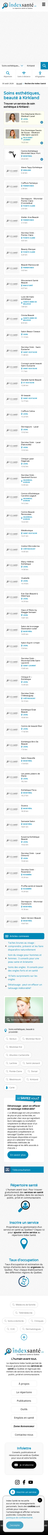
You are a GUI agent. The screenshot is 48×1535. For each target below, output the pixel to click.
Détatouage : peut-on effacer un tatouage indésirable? (25, 986)
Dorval (34, 1071)
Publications (24, 1400)
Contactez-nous (24, 1434)
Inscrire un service (26, 1492)
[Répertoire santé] (24, 1337)
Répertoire (8, 76)
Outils (24, 1409)
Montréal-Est (15, 1046)
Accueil (19, 83)
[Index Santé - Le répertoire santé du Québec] (19, 6)
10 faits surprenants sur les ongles (22, 977)
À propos (24, 1383)
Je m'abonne (27, 1464)
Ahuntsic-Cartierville (19, 1055)
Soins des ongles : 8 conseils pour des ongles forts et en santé (25, 969)
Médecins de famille (25, 1304)
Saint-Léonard (33, 1063)
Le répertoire (24, 1392)
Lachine (13, 1063)
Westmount (15, 1079)
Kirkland (34, 1079)
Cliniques (38, 1320)
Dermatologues (33, 1329)
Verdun (12, 1038)
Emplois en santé (24, 1417)
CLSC (12, 1329)
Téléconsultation (21, 1169)
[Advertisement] (24, 37)
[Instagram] (17, 1482)
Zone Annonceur (24, 1426)
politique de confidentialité (19, 1517)
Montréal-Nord (33, 1038)
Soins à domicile (16, 1320)
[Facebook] (24, 1482)
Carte (12, 1087)
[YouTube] (30, 1482)
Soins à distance (23, 76)
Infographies (40, 76)
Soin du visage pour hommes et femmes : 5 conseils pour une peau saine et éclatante (25, 958)
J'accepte (15, 1525)
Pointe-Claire (15, 1071)
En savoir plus (18, 1154)
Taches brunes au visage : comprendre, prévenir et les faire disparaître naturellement (25, 946)
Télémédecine (25, 1312)
